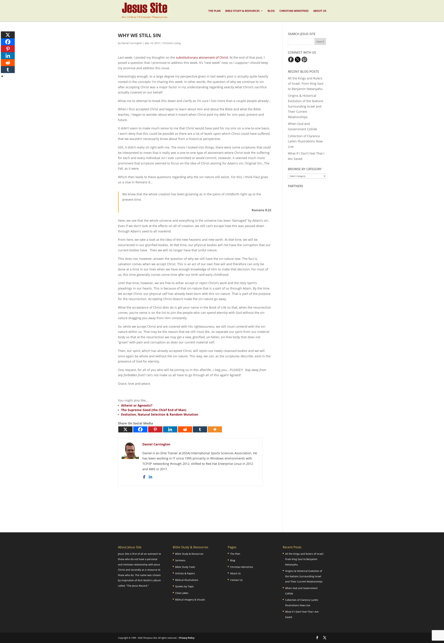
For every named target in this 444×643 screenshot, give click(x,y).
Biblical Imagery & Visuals (190, 599)
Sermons (180, 560)
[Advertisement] (194, 504)
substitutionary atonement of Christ (202, 57)
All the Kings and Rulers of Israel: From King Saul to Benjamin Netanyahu (305, 83)
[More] (215, 429)
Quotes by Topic (184, 586)
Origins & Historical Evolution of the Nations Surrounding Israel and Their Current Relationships (305, 106)
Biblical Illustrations (186, 580)
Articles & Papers (185, 573)
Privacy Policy (186, 637)
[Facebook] (140, 429)
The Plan (214, 11)
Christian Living (172, 43)
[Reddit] (185, 429)
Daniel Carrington (131, 43)
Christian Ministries (294, 11)
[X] (125, 429)
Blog (271, 11)
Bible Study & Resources (242, 11)
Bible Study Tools (185, 567)
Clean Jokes (181, 593)
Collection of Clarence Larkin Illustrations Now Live (305, 141)
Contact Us (236, 580)
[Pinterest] (155, 429)
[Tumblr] (200, 429)
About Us (319, 11)
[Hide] (2, 76)
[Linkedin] (170, 429)
